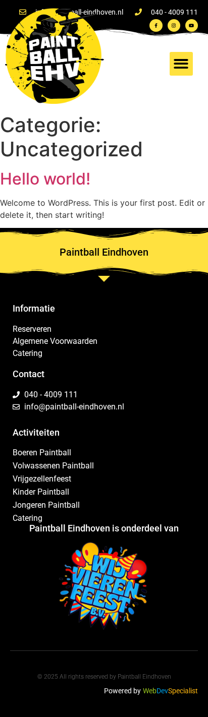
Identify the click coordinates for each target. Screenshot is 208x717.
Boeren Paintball (42, 452)
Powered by (122, 691)
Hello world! (45, 179)
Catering (27, 518)
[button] (181, 64)
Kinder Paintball (41, 492)
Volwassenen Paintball (53, 465)
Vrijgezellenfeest (42, 479)
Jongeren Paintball (46, 505)
